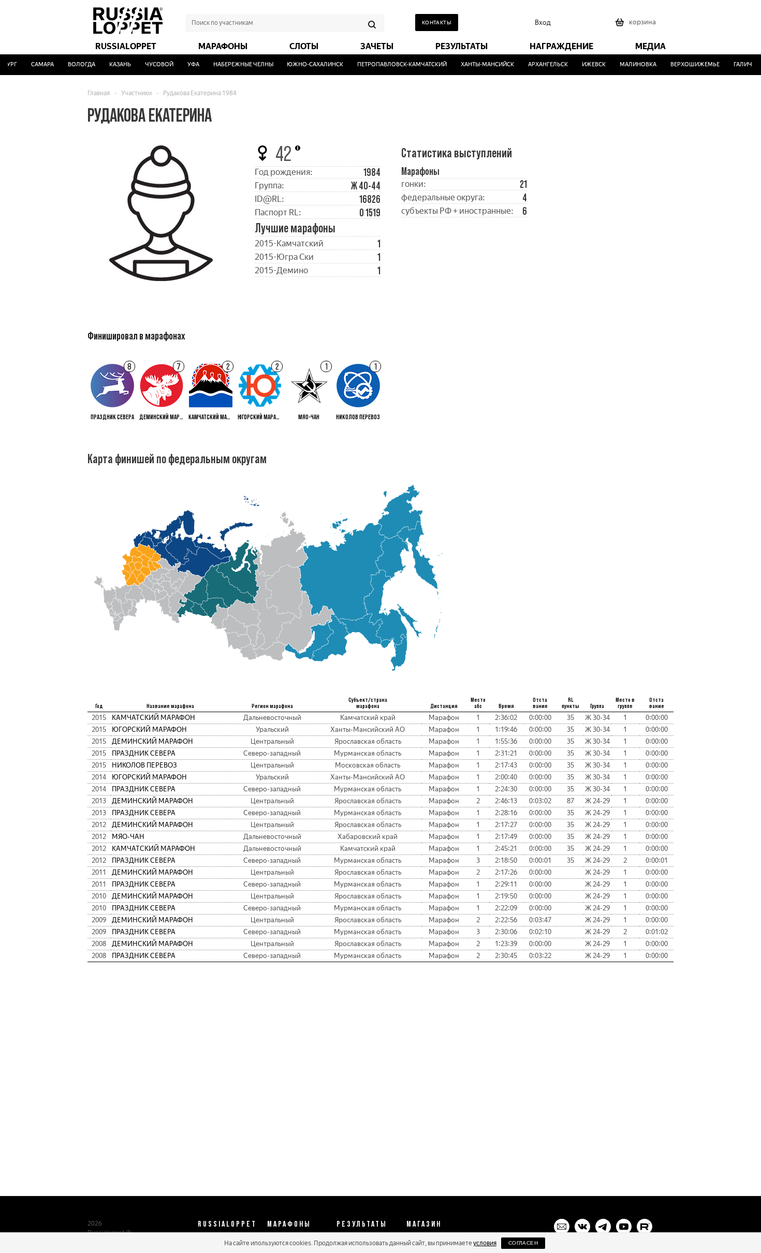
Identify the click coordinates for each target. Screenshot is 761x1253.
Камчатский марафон (153, 717)
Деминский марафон (152, 741)
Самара (34, 64)
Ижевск (586, 64)
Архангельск (540, 64)
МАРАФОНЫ (289, 1223)
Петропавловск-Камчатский (394, 64)
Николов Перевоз (144, 765)
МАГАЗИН (424, 1223)
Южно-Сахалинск (307, 64)
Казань (112, 64)
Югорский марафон (149, 729)
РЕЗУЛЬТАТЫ (361, 1223)
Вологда (73, 64)
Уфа (185, 64)
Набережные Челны (235, 64)
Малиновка (630, 64)
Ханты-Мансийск (479, 64)
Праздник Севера (143, 753)
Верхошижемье (687, 64)
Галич (735, 64)
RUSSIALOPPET (227, 1223)
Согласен (523, 1243)
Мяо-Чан (128, 837)
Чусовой (151, 64)
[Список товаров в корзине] (637, 25)
